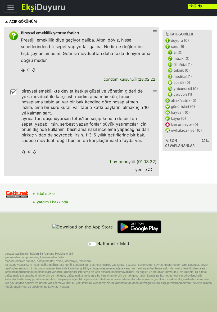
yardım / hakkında (52, 202)
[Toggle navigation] (10, 7)
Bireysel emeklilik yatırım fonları (50, 33)
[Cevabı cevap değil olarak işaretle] (13, 92)
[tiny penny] (133, 161)
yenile (141, 169)
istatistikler (46, 193)
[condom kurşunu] (135, 79)
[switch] (92, 244)
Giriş (197, 6)
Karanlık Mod (115, 243)
